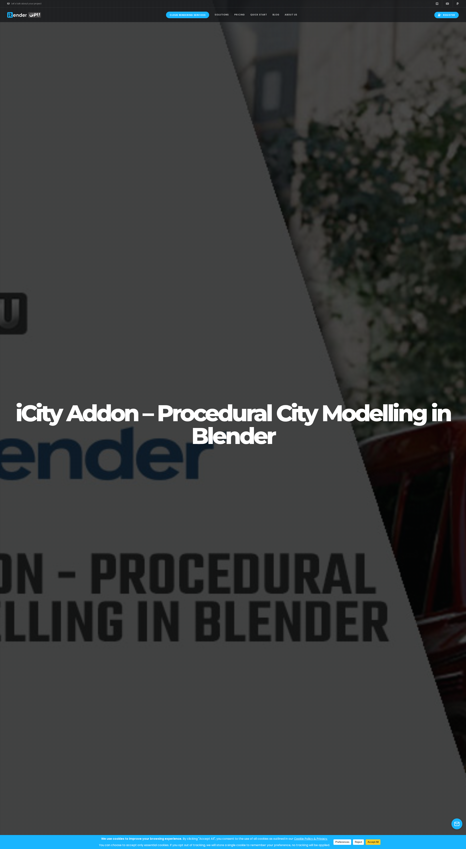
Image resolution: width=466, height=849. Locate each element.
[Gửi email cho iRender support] (456, 823)
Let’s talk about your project (26, 3)
